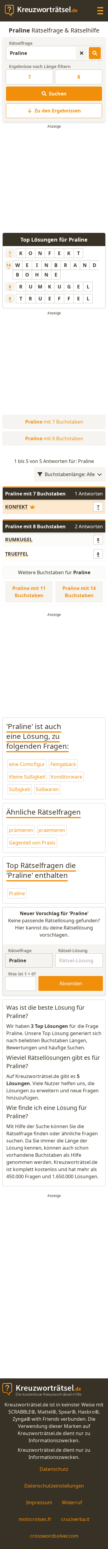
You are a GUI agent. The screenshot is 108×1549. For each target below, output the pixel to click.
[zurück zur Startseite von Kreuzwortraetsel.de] (44, 11)
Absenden (70, 983)
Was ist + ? (22, 974)
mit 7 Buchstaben (54, 421)
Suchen (58, 93)
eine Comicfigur (27, 764)
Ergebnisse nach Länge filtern (39, 66)
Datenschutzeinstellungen (54, 1485)
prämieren (21, 830)
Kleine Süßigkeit (27, 776)
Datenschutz (54, 1469)
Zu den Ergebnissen (57, 110)
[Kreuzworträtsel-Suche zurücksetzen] (82, 53)
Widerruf (72, 1502)
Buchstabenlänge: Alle (70, 474)
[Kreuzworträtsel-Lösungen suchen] (95, 53)
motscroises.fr (35, 1519)
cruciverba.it (75, 1519)
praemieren (51, 830)
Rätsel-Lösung (73, 950)
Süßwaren (47, 789)
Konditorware (66, 776)
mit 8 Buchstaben (54, 438)
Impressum (39, 1502)
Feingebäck (63, 764)
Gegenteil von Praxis (32, 842)
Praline (17, 893)
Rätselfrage (20, 43)
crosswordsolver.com (54, 1536)
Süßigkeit (19, 789)
